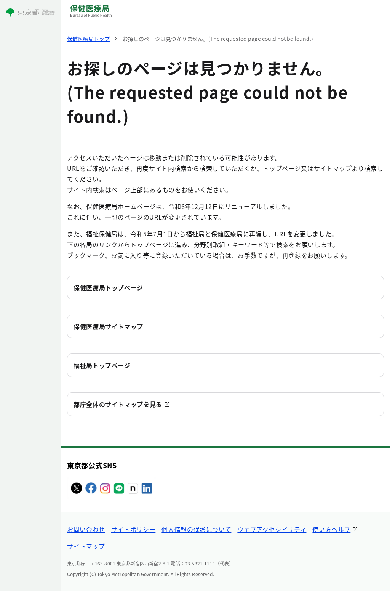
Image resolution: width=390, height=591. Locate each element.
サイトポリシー (133, 529)
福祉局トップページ (102, 365)
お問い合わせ (86, 529)
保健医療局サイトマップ (108, 326)
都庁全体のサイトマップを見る (118, 404)
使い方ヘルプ (331, 529)
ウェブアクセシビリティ (271, 529)
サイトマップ (86, 546)
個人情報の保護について (196, 529)
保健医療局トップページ (108, 287)
